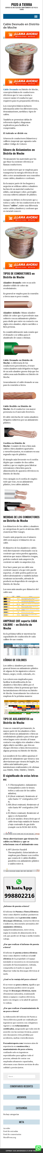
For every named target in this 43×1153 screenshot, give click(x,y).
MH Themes (34, 1151)
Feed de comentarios (12, 1134)
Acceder (6, 1128)
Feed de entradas (10, 1131)
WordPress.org (9, 1137)
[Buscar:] (21, 1076)
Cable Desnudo (10, 89)
